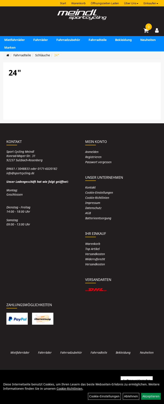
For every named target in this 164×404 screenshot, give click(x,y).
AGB (88, 213)
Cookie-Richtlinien (97, 198)
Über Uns (130, 3)
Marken (10, 47)
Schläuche (42, 55)
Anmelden (91, 152)
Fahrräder (40, 40)
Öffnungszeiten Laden (105, 3)
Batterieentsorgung (98, 218)
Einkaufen (150, 3)
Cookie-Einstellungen (99, 192)
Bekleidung (123, 40)
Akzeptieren (151, 396)
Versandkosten (95, 254)
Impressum (92, 203)
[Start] (7, 55)
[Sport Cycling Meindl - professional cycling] (82, 15)
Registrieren (93, 157)
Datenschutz (93, 208)
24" (56, 55)
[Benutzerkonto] (157, 30)
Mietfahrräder (14, 40)
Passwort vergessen (98, 162)
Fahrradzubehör (68, 40)
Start (63, 3)
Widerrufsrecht (95, 259)
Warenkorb (78, 3)
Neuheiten (148, 40)
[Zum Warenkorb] (146, 31)
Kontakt (90, 187)
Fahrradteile (98, 40)
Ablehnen (131, 396)
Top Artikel (92, 249)
